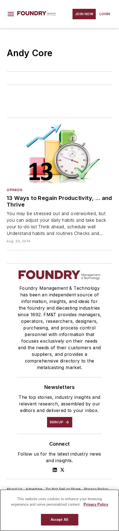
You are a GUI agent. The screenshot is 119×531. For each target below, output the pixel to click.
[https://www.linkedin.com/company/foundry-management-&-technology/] (55, 470)
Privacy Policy (96, 489)
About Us (14, 489)
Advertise (34, 489)
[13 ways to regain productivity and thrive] (59, 153)
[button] (11, 14)
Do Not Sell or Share (63, 489)
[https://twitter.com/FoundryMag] (62, 470)
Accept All (59, 520)
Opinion (14, 190)
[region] (59, 510)
